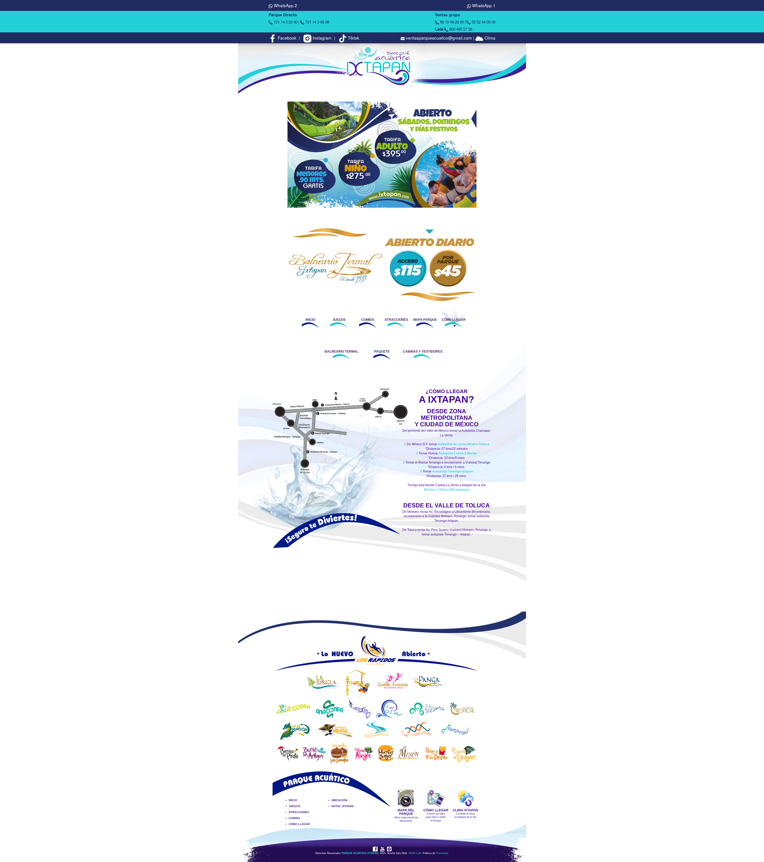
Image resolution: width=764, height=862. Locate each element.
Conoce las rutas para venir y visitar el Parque (436, 817)
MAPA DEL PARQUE (406, 812)
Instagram (322, 38)
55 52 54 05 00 (483, 22)
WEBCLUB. (415, 853)
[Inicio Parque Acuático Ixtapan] (382, 72)
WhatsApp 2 (285, 5)
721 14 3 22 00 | (286, 22)
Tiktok (353, 38)
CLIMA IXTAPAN (465, 810)
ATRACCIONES (396, 319)
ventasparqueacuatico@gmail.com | (439, 38)
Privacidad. (442, 853)
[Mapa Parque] (406, 798)
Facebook (287, 38)
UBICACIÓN (339, 800)
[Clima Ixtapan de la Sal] (465, 798)
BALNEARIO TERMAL (341, 351)
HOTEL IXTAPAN (342, 806)
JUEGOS (339, 319)
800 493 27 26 (453, 29)
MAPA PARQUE (425, 319)
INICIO (310, 319)
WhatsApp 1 (483, 5)
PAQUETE (382, 351)
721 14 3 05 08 (316, 22)
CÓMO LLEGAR (454, 319)
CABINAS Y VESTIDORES (422, 351)
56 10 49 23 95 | (453, 22)
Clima (489, 38)
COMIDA (367, 319)
